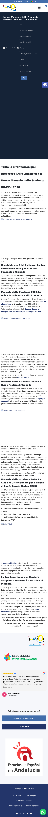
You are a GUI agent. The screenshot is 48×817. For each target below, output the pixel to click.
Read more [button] (7, 687)
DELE (19, 378)
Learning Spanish (25, 42)
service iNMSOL (25, 65)
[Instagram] (20, 813)
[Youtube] (31, 813)
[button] (45, 85)
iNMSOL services (25, 36)
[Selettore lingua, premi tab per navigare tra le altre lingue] (33, 1)
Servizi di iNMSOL (25, 71)
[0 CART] (44, 8)
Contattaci (16, 795)
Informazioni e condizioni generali (24, 806)
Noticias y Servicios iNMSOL (29, 54)
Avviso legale (30, 795)
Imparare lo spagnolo (27, 30)
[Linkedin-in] (27, 813)
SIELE (26, 378)
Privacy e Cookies (23, 801)
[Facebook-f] (24, 813)
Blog (21, 24)
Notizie (22, 59)
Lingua (22, 48)
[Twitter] (17, 813)
